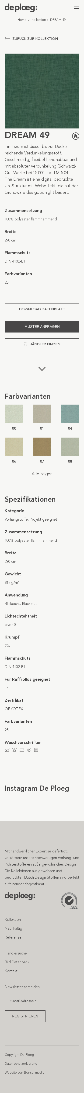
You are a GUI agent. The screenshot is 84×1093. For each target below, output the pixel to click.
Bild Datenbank (17, 962)
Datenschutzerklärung (21, 1064)
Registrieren (25, 1016)
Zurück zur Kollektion (35, 39)
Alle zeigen (42, 473)
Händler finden (44, 344)
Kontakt (11, 971)
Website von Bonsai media (24, 1073)
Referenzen (14, 937)
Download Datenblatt (42, 309)
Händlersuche (16, 953)
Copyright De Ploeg (19, 1055)
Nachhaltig (13, 928)
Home (22, 20)
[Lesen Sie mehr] (42, 370)
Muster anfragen (42, 327)
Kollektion (39, 20)
